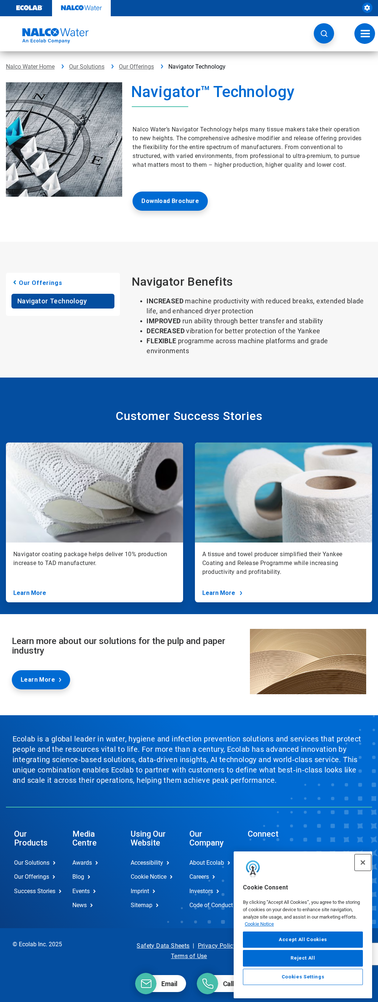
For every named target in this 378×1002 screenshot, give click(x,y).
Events (81, 891)
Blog (78, 876)
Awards (82, 862)
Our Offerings (136, 66)
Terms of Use (189, 956)
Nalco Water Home (30, 66)
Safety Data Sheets (163, 945)
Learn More (29, 592)
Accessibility (147, 862)
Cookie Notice (259, 924)
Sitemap (141, 905)
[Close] (363, 862)
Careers (199, 876)
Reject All (303, 958)
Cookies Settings (303, 976)
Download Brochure (170, 200)
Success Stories (34, 891)
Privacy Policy (217, 945)
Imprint (140, 891)
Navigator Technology (52, 301)
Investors (201, 891)
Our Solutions (86, 66)
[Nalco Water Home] (47, 35)
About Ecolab (206, 862)
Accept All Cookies (303, 939)
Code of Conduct (210, 905)
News (79, 905)
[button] (324, 33)
